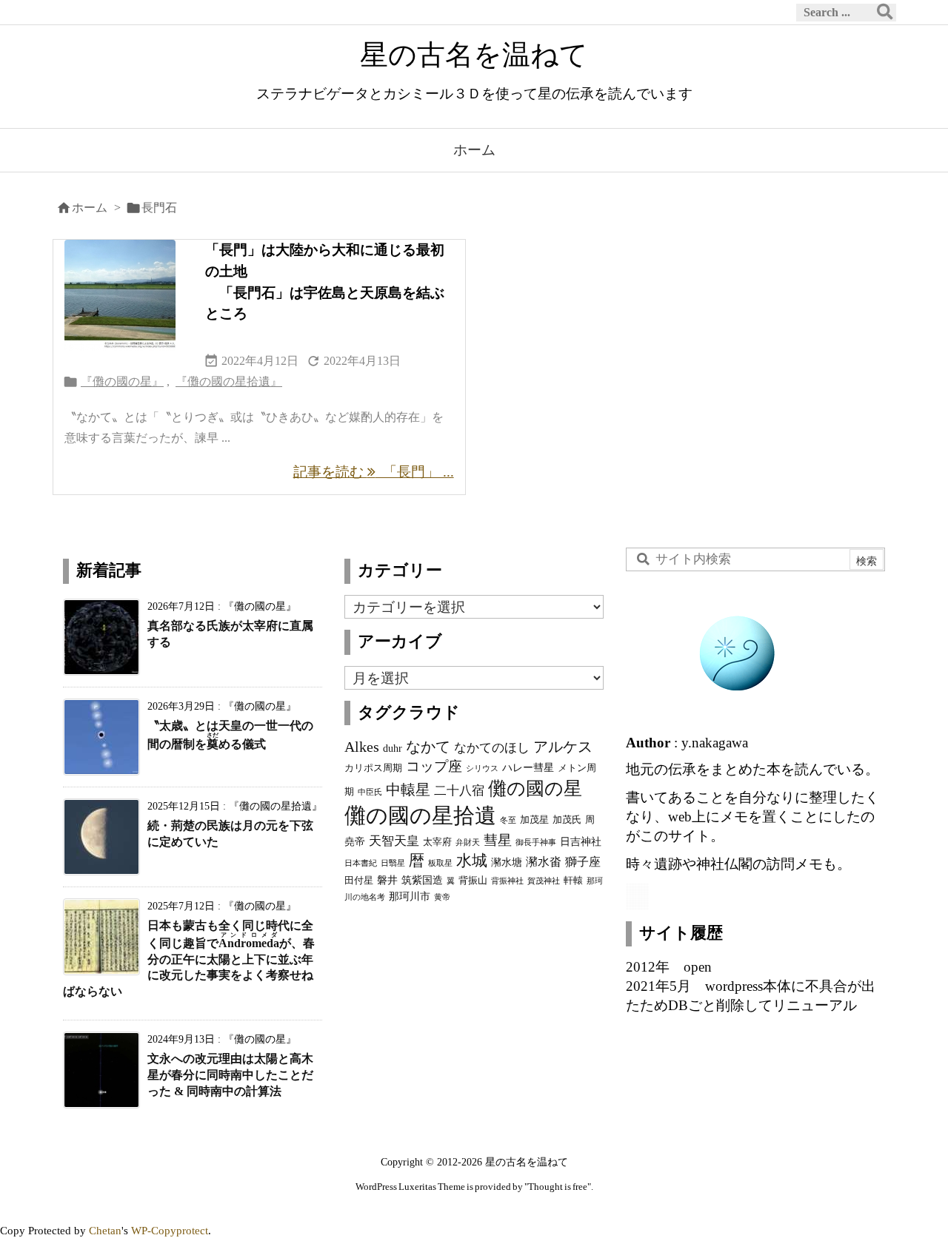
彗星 (498, 840)
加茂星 (534, 820)
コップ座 (434, 766)
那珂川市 (409, 896)
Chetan (105, 1230)
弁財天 (467, 842)
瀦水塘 (506, 862)
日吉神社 (580, 841)
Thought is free (557, 1186)
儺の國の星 (535, 788)
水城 (471, 860)
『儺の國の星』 (122, 381)
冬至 (508, 820)
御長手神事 (535, 842)
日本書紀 (360, 863)
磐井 (387, 880)
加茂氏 (567, 820)
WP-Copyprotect (169, 1230)
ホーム (89, 207)
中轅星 (408, 789)
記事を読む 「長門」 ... (373, 472)
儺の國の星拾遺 (420, 815)
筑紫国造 (422, 880)
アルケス (562, 747)
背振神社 (507, 881)
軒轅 (573, 880)
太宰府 (437, 842)
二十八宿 (459, 790)
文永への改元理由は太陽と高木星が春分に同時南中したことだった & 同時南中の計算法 (230, 1074)
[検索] (885, 12)
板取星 (440, 863)
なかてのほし (492, 747)
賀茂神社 (543, 881)
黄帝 (442, 897)
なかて (428, 747)
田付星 (358, 880)
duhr (392, 748)
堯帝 (354, 841)
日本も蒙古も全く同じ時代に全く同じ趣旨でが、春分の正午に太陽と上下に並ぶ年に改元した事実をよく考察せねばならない (189, 958)
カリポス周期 (373, 768)
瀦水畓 (543, 861)
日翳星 (393, 863)
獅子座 (583, 861)
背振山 (472, 880)
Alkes (361, 747)
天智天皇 (394, 840)
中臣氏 (370, 792)
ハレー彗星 (528, 767)
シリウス (482, 768)
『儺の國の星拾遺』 (229, 381)
